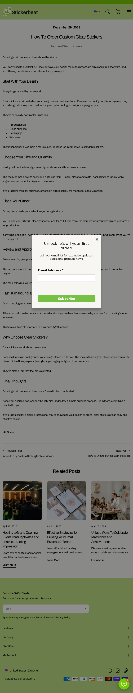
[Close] (97, 239)
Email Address (51, 270)
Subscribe (66, 298)
